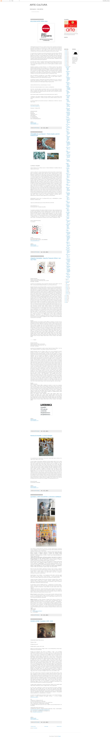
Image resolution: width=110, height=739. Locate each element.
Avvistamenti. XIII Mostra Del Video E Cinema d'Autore (68, 114)
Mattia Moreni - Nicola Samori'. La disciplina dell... (68, 251)
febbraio (67, 292)
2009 (66, 302)
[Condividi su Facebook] (46, 127)
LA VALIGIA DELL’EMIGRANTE (68, 267)
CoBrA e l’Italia (67, 230)
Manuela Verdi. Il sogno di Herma (67, 209)
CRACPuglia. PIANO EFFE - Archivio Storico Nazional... (68, 226)
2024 (66, 53)
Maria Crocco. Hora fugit (68, 277)
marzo (67, 291)
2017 (66, 62)
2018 (66, 61)
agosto (67, 284)
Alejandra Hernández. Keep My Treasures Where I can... (68, 79)
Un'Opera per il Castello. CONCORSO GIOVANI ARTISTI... (68, 270)
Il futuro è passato (67, 117)
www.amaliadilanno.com (34, 420)
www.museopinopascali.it (34, 709)
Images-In (67, 204)
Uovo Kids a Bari (68, 125)
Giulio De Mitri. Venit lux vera (68, 274)
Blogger (59, 736)
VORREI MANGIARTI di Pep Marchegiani (68, 105)
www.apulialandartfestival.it (34, 240)
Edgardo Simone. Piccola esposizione (68, 101)
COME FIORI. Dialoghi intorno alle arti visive (68, 109)
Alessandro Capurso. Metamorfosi (68, 160)
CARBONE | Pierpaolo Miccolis (68, 206)
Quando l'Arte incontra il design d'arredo (68, 96)
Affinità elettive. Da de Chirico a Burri (68, 152)
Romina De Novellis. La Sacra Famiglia (41, 435)
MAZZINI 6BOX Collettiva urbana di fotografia (68, 165)
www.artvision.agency (34, 697)
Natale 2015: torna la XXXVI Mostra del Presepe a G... (68, 189)
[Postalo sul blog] (44, 127)
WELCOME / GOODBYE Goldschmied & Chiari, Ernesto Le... (68, 144)
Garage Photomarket (68, 185)
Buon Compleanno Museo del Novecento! (68, 222)
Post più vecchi (59, 726)
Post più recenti (33, 726)
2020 (66, 58)
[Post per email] (41, 127)
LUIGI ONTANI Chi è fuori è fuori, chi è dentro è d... (68, 157)
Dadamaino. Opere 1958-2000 (68, 263)
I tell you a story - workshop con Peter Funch (68, 133)
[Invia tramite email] (43, 127)
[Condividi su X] (45, 127)
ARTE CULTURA (38, 5)
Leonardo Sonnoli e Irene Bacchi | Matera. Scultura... (68, 170)
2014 (66, 295)
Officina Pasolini (67, 129)
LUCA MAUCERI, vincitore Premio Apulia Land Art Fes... (68, 138)
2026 (66, 50)
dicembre (67, 66)
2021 (66, 57)
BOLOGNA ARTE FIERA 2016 (38, 21)
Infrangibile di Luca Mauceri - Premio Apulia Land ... (68, 73)
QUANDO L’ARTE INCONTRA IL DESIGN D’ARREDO (45, 496)
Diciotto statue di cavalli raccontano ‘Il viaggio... (68, 260)
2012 (66, 298)
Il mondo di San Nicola (68, 127)
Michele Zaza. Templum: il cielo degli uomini (68, 233)
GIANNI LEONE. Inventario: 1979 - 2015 (41, 621)
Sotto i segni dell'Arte (68, 248)
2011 (66, 299)
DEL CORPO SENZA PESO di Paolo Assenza (68, 214)
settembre (67, 282)
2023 (66, 54)
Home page (46, 726)
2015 (66, 65)
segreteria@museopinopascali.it (44, 709)
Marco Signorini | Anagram (68, 202)
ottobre (67, 281)
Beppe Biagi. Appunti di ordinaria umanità (68, 194)
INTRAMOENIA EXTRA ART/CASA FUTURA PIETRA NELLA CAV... (68, 238)
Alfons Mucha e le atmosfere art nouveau (68, 256)
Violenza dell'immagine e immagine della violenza (68, 175)
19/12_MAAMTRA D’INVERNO (68, 148)
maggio (67, 288)
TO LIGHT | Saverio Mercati (67, 218)
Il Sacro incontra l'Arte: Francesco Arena (68, 198)
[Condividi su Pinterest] (47, 127)
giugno (67, 287)
